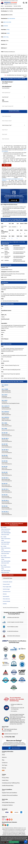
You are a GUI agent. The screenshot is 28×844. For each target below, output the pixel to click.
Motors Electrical (6, 598)
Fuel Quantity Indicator (7, 581)
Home (2, 6)
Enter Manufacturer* (7, 86)
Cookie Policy (5, 780)
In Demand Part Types (7, 578)
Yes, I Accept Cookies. (14, 842)
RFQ (24, 531)
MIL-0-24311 (4, 394)
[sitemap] (3, 770)
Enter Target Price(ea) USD (8, 104)
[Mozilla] (5, 825)
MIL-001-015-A (5, 489)
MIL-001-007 (4, 466)
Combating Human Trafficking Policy (11, 783)
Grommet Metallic (6, 601)
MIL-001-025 (4, 494)
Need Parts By (5, 95)
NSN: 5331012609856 (5, 561)
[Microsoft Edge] (8, 825)
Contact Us (4, 762)
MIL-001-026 (4, 506)
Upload (13, 200)
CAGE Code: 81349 (5, 534)
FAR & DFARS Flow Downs (8, 802)
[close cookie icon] (26, 840)
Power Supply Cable (7, 586)
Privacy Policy (5, 777)
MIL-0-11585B (5, 389)
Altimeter (5, 594)
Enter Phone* (5, 128)
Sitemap (4, 767)
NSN (3, 100)
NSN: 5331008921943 (5, 551)
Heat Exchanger (6, 589)
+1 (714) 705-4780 (9, 737)
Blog (3, 760)
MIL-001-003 (4, 444)
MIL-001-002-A (5, 438)
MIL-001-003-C (5, 449)
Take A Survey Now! (16, 748)
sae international (11, 18)
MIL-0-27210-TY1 (5, 406)
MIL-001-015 (4, 483)
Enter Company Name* (7, 119)
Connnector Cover (6, 591)
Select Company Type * (7, 123)
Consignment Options (7, 805)
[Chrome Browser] (3, 825)
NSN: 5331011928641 (5, 542)
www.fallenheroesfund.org (18, 722)
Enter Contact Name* (6, 114)
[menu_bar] (26, 3)
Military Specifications (5, 529)
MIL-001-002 (4, 432)
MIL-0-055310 (5, 385)
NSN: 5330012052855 (5, 532)
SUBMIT (7, 165)
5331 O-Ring (5, 37)
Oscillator (5, 603)
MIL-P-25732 (3, 527)
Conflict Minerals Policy (7, 785)
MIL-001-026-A (5, 511)
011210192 (6, 25)
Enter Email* (4, 132)
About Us (4, 757)
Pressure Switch (6, 584)
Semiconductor (6, 596)
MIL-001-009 (4, 472)
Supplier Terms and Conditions (9, 792)
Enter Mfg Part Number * (7, 82)
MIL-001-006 (4, 461)
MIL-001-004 (4, 455)
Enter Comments (6, 137)
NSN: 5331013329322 (5, 570)
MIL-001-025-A (5, 500)
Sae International (8, 6)
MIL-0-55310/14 (5, 411)
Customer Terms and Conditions (10, 795)
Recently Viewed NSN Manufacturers (10, 607)
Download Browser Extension (9, 822)
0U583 (8, 33)
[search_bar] (23, 3)
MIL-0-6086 (4, 423)
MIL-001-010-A (5, 478)
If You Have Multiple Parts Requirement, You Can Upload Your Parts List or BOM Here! (14, 196)
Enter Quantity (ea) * (6, 91)
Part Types (4, 765)
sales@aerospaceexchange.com (11, 733)
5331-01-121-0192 (7, 22)
